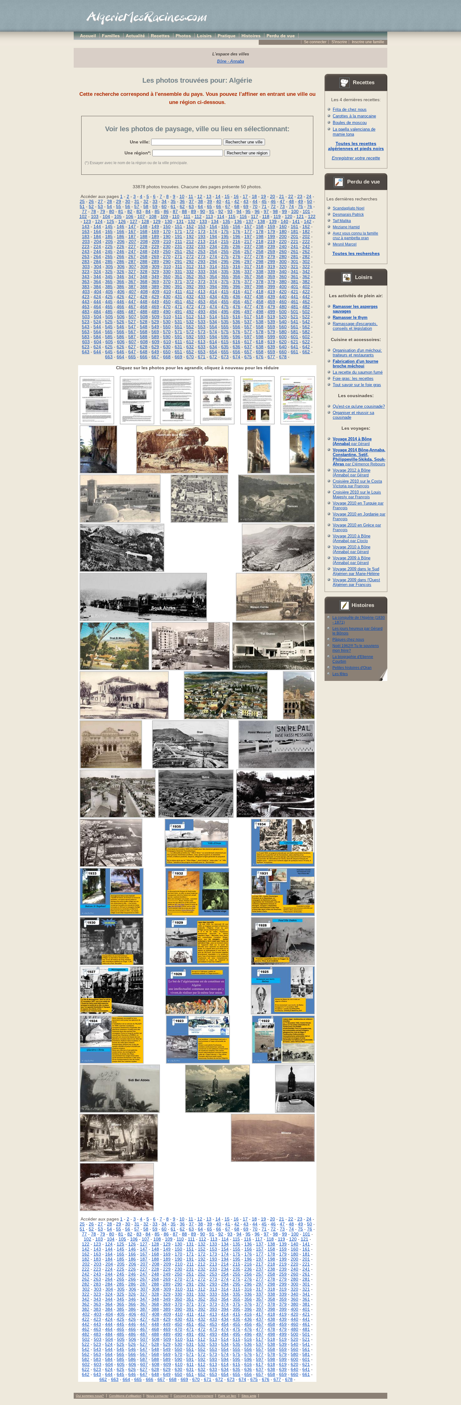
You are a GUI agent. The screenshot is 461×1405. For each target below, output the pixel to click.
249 (155, 251)
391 (178, 286)
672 (213, 356)
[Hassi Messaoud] (276, 767)
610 (167, 341)
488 (143, 311)
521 (294, 316)
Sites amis (248, 1395)
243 (85, 251)
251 (178, 251)
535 (225, 321)
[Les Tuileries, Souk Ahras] (143, 619)
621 (294, 341)
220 (283, 241)
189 (155, 236)
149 (155, 226)
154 (213, 226)
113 (209, 216)
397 (248, 286)
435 (225, 296)
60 (164, 206)
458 (259, 301)
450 (167, 301)
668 (167, 356)
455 (225, 301)
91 (211, 211)
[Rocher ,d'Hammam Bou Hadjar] (98, 471)
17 (245, 196)
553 (201, 326)
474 (213, 306)
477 (248, 306)
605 (109, 341)
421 (294, 291)
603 (86, 341)
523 (85, 321)
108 (152, 216)
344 (97, 276)
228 (143, 246)
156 (236, 226)
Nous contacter (157, 1395)
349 (155, 276)
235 (225, 246)
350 (167, 276)
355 (225, 276)
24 (308, 196)
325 (109, 271)
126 (122, 221)
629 (155, 346)
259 (271, 251)
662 (306, 351)
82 (129, 211)
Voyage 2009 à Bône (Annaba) (351, 560)
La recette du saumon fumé (358, 372)
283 (85, 261)
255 (225, 251)
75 (300, 206)
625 (109, 346)
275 (225, 256)
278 (259, 256)
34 (164, 201)
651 (178, 351)
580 (283, 331)
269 (155, 256)
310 (167, 266)
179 (271, 231)
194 (213, 236)
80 (111, 211)
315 (225, 266)
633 (201, 346)
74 (291, 206)
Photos (183, 35)
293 (201, 261)
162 (306, 226)
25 (82, 201)
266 (120, 256)
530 (167, 321)
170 (167, 231)
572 (190, 331)
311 (178, 266)
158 (259, 226)
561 (294, 326)
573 (201, 331)
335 (225, 271)
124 (99, 221)
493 (201, 311)
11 (190, 196)
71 (264, 206)
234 (213, 246)
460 (283, 301)
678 (283, 356)
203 (86, 241)
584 (97, 336)
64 (200, 206)
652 (190, 351)
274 (213, 256)
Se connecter (315, 42)
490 (167, 311)
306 (121, 266)
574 (213, 331)
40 (218, 201)
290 (167, 261)
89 (193, 211)
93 (229, 211)
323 (85, 271)
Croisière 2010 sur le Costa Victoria (357, 483)
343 (85, 276)
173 (201, 231)
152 (190, 226)
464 (97, 306)
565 (109, 331)
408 (144, 291)
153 (201, 226)
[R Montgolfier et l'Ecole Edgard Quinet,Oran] (259, 471)
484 (97, 311)
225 (109, 246)
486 (120, 311)
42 (236, 201)
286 (120, 261)
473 (201, 306)
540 (283, 321)
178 (259, 231)
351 (178, 276)
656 (236, 351)
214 (213, 241)
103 (94, 216)
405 (109, 291)
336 (236, 271)
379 (271, 281)
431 (178, 296)
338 (259, 271)
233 (201, 246)
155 (225, 226)
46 (273, 201)
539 (271, 321)
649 (155, 351)
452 (190, 301)
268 (143, 256)
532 (190, 321)
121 (300, 216)
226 (120, 246)
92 (220, 211)
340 (283, 271)
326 (120, 271)
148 (143, 226)
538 (259, 321)
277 (248, 256)
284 (97, 261)
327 (132, 271)
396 (236, 286)
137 (249, 221)
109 (164, 216)
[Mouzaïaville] (297, 422)
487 (132, 311)
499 (271, 311)
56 (127, 206)
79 (102, 211)
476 (236, 306)
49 (300, 201)
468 (143, 306)
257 (248, 251)
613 (201, 341)
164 (97, 231)
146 (120, 226)
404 (97, 291)
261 (294, 251)
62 (182, 206)
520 (283, 316)
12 (199, 196)
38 (200, 201)
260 (283, 251)
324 (97, 271)
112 (198, 216)
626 (120, 346)
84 (148, 211)
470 (167, 306)
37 (191, 201)
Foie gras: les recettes (353, 378)
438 (259, 296)
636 (236, 346)
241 (294, 246)
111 (186, 216)
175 (225, 231)
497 (248, 311)
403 (86, 291)
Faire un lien (227, 1395)
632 (190, 346)
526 (120, 321)
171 (178, 231)
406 (121, 291)
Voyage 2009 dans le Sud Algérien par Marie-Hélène (356, 571)
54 (109, 206)
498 (259, 311)
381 (294, 281)
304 (97, 266)
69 (245, 206)
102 (83, 216)
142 (307, 221)
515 (225, 316)
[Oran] (299, 717)
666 (143, 356)
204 (97, 241)
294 (213, 261)
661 (294, 351)
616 (236, 341)
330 (167, 271)
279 (271, 256)
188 (143, 236)
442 (306, 296)
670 (190, 356)
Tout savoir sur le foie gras (357, 384)
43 (245, 201)
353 (201, 276)
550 (167, 326)
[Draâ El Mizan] (114, 668)
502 (306, 311)
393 (201, 286)
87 (175, 211)
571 (178, 331)
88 (184, 211)
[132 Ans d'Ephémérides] (197, 865)
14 (217, 196)
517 (248, 316)
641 (294, 346)
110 (175, 216)
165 (109, 231)
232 (190, 246)
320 (283, 266)
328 (143, 271)
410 (167, 291)
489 (155, 311)
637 (248, 346)
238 (259, 246)
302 (306, 261)
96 (257, 211)
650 (167, 351)
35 (173, 201)
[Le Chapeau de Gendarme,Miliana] (273, 1160)
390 (167, 286)
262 (306, 251)
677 (271, 356)
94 (238, 211)
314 (213, 266)
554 (213, 326)
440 (283, 296)
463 (85, 306)
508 (144, 316)
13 (208, 196)
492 (190, 311)
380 (283, 281)
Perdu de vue (281, 35)
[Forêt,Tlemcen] (276, 521)
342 (306, 271)
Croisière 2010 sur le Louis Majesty (357, 494)
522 (306, 316)
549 (155, 326)
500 (283, 311)
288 (143, 261)
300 (283, 261)
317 (248, 266)
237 (248, 246)
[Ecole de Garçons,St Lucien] (124, 717)
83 (138, 211)
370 (167, 281)
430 (167, 296)
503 (86, 316)
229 (155, 246)
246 (120, 251)
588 (143, 336)
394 (213, 286)
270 (167, 256)
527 (132, 321)
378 (259, 281)
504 (97, 316)
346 (120, 276)
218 (259, 241)
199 (271, 236)
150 (167, 226)
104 (106, 216)
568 (143, 331)
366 (120, 281)
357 (248, 276)
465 (109, 306)
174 (213, 231)
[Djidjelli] (117, 1209)
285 (109, 261)
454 (213, 301)
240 (283, 246)
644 (97, 351)
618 (259, 341)
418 (259, 291)
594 (213, 336)
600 (283, 336)
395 (225, 286)
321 (294, 266)
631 (178, 346)
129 (157, 221)
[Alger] (190, 668)
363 (85, 281)
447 (132, 301)
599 (271, 336)
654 (213, 351)
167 (132, 231)
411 (178, 291)
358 (259, 276)
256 (236, 251)
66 (218, 206)
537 (248, 321)
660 (283, 351)
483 (85, 311)
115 (232, 216)
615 (225, 341)
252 (190, 251)
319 (271, 266)
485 (109, 311)
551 (178, 326)
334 (213, 271)
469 (155, 306)
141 (296, 221)
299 (271, 261)
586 (120, 336)
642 (306, 346)
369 (155, 281)
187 (132, 236)
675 (248, 356)
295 (225, 261)
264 (97, 256)
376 (236, 281)
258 (259, 251)
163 (85, 231)
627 (132, 346)
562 (306, 326)
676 (259, 356)
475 (225, 306)
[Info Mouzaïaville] (97, 422)
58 (145, 206)
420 (283, 291)
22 (290, 196)
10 (181, 196)
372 (190, 281)
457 (248, 301)
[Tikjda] (122, 570)
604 (97, 341)
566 (120, 331)
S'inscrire (339, 42)
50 (309, 201)
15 (227, 196)
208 (144, 241)
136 (238, 221)
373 (201, 281)
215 (225, 241)
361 (294, 276)
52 (91, 206)
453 (201, 301)
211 (178, 241)
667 (155, 356)
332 (190, 271)
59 (154, 206)
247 (132, 251)
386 (120, 286)
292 (190, 261)
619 (271, 341)
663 (109, 356)
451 (178, 301)
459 (271, 301)
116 (243, 216)
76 (309, 206)
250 (167, 251)
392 (190, 286)
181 (294, 231)
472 (190, 306)
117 (254, 216)
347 (132, 276)
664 (120, 356)
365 (109, 281)
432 (190, 296)
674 (236, 356)
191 (178, 236)
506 (121, 316)
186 (120, 236)
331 (178, 271)
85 (157, 211)
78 (93, 211)
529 (155, 321)
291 (178, 261)
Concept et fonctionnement (193, 1395)
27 (100, 201)
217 (248, 241)
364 (97, 281)
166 (120, 231)
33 (154, 201)
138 (261, 221)
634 (213, 346)
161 (294, 226)
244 (97, 251)
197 (248, 236)
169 (155, 231)
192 (190, 236)
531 (178, 321)
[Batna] (196, 816)
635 (225, 346)
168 (143, 231)
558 (259, 326)
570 (167, 331)
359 (271, 276)
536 (236, 321)
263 (85, 256)
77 (84, 211)
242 (306, 246)
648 (143, 351)
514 (213, 316)
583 (85, 336)
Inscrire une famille (368, 42)
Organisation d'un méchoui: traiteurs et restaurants (357, 352)
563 (85, 331)
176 (236, 231)
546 (120, 326)
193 (201, 236)
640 (283, 346)
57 (136, 206)
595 (225, 336)
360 (283, 276)
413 (201, 291)
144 (97, 226)
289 (155, 261)
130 (168, 221)
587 (132, 336)
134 (215, 221)
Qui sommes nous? (90, 1395)
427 (132, 296)
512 (190, 316)
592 (190, 336)
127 (133, 221)
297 (248, 261)
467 (132, 306)
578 (259, 331)
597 (248, 336)
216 (236, 241)
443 (85, 301)
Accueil (88, 35)
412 (190, 291)
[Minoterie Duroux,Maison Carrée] (275, 619)
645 (109, 351)
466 (120, 306)
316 (236, 266)
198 (259, 236)
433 (201, 296)
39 (209, 201)
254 (213, 251)
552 (190, 326)
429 (155, 296)
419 (271, 291)
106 (129, 216)
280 (283, 256)
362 (306, 276)
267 (132, 256)
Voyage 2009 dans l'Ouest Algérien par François (356, 582)
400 (283, 286)
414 (213, 291)
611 (178, 341)
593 (201, 336)
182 (306, 231)
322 (306, 266)
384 (97, 286)
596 (236, 336)
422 (306, 291)
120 (288, 216)
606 (121, 341)
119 (277, 216)
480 (283, 306)
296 (236, 261)
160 (283, 226)
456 (236, 301)
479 (271, 306)
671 (201, 356)
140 (284, 221)
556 (236, 326)
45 (264, 201)
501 (294, 311)
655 (225, 351)
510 (167, 316)
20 (272, 196)
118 (265, 216)
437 (248, 296)
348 (143, 276)
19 (263, 196)
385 (109, 286)
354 (213, 276)
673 (225, 356)
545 (109, 326)
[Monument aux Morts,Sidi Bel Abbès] (120, 1111)
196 (236, 236)
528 (143, 321)
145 (109, 226)
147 (132, 226)
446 (120, 301)
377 (248, 281)
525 (109, 321)
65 (209, 206)
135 (226, 221)
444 (97, 301)
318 (259, 266)
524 (97, 321)
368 (143, 281)
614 (213, 341)
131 (180, 221)
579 (271, 331)
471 (178, 306)
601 (294, 336)
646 (120, 351)
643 (85, 351)
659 (271, 351)
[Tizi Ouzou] (273, 668)
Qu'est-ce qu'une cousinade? (359, 406)
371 (178, 281)
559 (271, 326)
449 (155, 301)
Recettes (160, 35)
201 (294, 236)
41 (227, 201)
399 (271, 286)
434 (213, 296)
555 (225, 326)
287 (132, 261)
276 (236, 256)
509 (155, 316)
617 (248, 341)
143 (85, 226)
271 (178, 256)
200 (283, 236)
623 (85, 346)
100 (295, 211)
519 (271, 316)
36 (182, 201)
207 (132, 241)
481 (294, 306)
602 (306, 336)
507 (132, 316)
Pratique (227, 35)
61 (173, 206)
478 (259, 306)
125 (110, 221)
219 (271, 241)
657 (248, 351)
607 (132, 341)
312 (190, 266)
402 (306, 286)
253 (201, 251)
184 (97, 236)
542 (306, 321)
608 (144, 341)
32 (145, 201)
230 (167, 246)
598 (259, 336)
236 (236, 246)
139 (273, 221)
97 (266, 211)
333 (201, 271)
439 (271, 296)
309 (155, 266)
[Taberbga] (278, 570)
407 (132, 291)
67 (227, 206)
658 (259, 351)
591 (178, 336)
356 (236, 276)
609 (155, 341)
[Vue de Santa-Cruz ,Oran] (217, 1111)
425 (109, 296)
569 (155, 331)
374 (213, 281)
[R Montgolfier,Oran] (302, 471)
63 (191, 206)
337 (248, 271)
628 (143, 346)
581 (294, 331)
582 (306, 331)
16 (236, 196)
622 (306, 341)
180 (283, 231)
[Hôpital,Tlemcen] (199, 521)
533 (201, 321)
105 (118, 216)
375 (225, 281)
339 (271, 271)
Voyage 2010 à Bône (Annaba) (351, 538)
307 (132, 266)
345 (109, 276)
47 (282, 201)
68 (236, 206)
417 (248, 291)
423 (85, 296)
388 (143, 286)
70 (254, 206)
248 (143, 251)
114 (220, 216)
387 (132, 286)
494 (213, 311)
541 (294, 321)
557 (248, 326)
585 (109, 336)
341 (294, 271)
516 (236, 316)
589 (155, 336)
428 (143, 296)
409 (155, 291)
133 (203, 221)
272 (190, 256)
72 (273, 206)
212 (190, 241)
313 (201, 266)
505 (109, 316)
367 (132, 281)
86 (166, 211)
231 (178, 246)
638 (259, 346)
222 (306, 241)
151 (178, 226)
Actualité (135, 35)
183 (85, 236)
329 (155, 271)
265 (109, 256)
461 (294, 301)
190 (167, 236)
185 (109, 236)
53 (100, 206)
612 (190, 341)
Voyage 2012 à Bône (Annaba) (351, 472)
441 (294, 296)
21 (281, 196)
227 (132, 246)
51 (82, 206)
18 (254, 196)
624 (97, 346)
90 (202, 211)
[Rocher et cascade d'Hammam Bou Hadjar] (182, 471)
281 (294, 256)
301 (294, 261)
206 (121, 241)
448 (143, 301)
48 (291, 201)
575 (225, 331)
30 (127, 201)
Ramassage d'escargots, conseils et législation (355, 326)
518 (259, 316)
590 (167, 336)
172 (190, 231)
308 (144, 266)
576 (236, 331)
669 (178, 356)
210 (167, 241)
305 (109, 266)
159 (271, 226)
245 (109, 251)
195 (225, 236)
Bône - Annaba (230, 61)
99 (284, 211)
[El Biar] (118, 816)
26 (91, 201)
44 (254, 201)
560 (283, 326)
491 (178, 311)
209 (155, 241)
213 (201, 241)
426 (120, 296)
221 (294, 241)
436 (236, 296)
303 (86, 266)
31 (136, 201)
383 (85, 286)
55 (118, 206)
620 (283, 341)
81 (120, 211)
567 (132, 331)
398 (259, 286)
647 (132, 351)
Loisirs (204, 35)
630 (167, 346)
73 (282, 206)
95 (248, 211)
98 (275, 211)
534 (213, 321)
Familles (111, 35)
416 (236, 291)
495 (225, 311)
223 (85, 246)
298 (259, 261)
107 (141, 216)
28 (109, 201)
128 (145, 221)
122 (311, 216)
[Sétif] (226, 717)
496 (236, 311)
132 (191, 221)
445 (109, 301)
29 (118, 201)
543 (85, 326)
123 (87, 221)
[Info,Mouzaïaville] (137, 422)
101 (306, 211)
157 (248, 226)
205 (109, 241)
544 (97, 326)
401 (294, 286)
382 (306, 281)
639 (271, 346)
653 (201, 351)
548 (143, 326)
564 (97, 331)
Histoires (251, 35)
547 (132, 326)
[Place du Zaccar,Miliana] (119, 1160)
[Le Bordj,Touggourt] (120, 521)
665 (132, 356)
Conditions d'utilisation (125, 1395)
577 (248, 331)
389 (155, 286)
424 (97, 296)
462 (306, 301)
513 (201, 316)
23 (299, 196)
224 (97, 246)
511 (178, 316)
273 (201, 256)
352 (190, 276)
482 (306, 306)
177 (248, 231)
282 (306, 256)
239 (271, 246)
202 (306, 236)
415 (225, 291)
